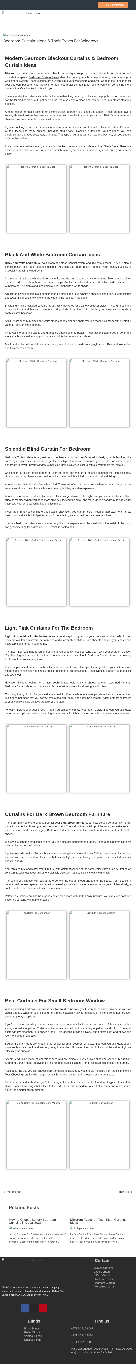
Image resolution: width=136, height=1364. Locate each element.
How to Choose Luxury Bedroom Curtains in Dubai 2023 (32, 1221)
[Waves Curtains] (112, 1268)
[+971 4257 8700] (102, 1343)
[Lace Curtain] (112, 1272)
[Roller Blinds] (44, 1332)
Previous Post (12, 1192)
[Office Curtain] (112, 1276)
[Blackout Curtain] (112, 1279)
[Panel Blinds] (44, 1329)
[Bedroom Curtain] (112, 1283)
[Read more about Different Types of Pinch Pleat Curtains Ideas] (82, 1228)
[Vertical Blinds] (44, 1336)
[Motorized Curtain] (112, 1287)
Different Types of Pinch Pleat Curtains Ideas (98, 1221)
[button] (130, 18)
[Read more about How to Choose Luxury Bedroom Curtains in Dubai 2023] (21, 1228)
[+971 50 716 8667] (102, 1330)
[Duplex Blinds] (44, 1340)
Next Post (125, 1192)
